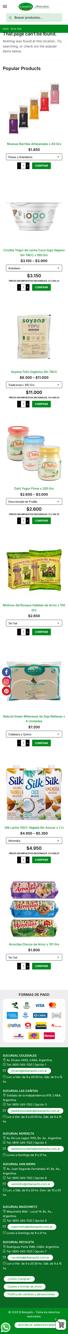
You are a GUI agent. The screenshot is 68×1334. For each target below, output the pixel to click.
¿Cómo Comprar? (19, 1279)
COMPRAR (41, 165)
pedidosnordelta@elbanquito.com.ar (35, 1149)
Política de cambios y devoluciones (31, 1294)
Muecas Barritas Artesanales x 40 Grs (34, 144)
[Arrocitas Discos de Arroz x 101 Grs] (34, 909)
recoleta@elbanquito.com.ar (30, 1257)
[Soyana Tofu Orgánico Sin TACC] (34, 336)
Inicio (5, 28)
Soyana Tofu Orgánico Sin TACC (34, 372)
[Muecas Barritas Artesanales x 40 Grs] (34, 108)
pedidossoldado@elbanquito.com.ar (35, 1111)
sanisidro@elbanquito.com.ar (30, 1184)
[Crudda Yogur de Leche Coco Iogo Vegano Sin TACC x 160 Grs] (34, 215)
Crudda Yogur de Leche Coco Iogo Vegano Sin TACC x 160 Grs (34, 252)
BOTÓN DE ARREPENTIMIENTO (39, 1325)
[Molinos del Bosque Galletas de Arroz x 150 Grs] (34, 570)
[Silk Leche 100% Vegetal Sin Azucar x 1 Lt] (34, 792)
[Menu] (5, 6)
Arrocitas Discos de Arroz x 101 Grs (34, 944)
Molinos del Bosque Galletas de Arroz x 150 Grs (34, 607)
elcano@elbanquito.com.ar (29, 1071)
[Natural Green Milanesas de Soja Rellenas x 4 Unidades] (34, 681)
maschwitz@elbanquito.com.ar (32, 1226)
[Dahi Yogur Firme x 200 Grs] (34, 453)
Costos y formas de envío (25, 1286)
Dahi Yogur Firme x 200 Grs (34, 488)
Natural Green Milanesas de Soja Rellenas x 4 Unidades (34, 718)
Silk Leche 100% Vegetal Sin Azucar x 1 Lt (34, 827)
